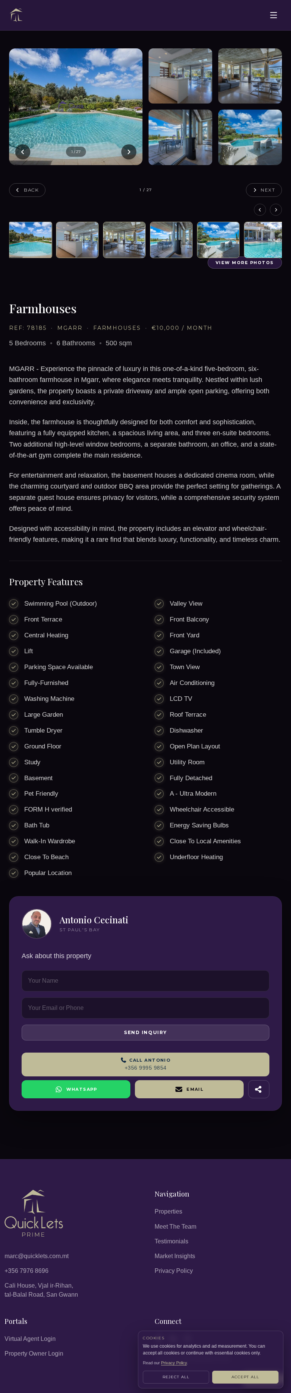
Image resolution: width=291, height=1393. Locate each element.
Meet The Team (175, 1226)
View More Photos (245, 262)
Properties (168, 1211)
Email (194, 1089)
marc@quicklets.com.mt (37, 1256)
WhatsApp (81, 1089)
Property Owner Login (34, 1353)
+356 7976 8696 (26, 1271)
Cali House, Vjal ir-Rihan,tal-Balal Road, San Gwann (41, 1289)
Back (31, 190)
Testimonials (171, 1241)
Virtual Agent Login (30, 1339)
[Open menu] (273, 15)
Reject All (176, 1376)
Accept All (246, 1376)
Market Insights (175, 1256)
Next (268, 190)
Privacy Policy (174, 1271)
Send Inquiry (145, 1032)
